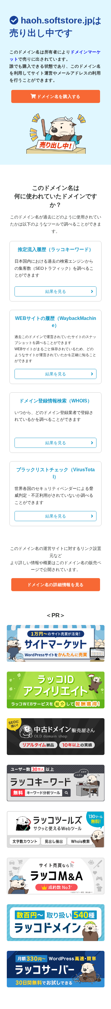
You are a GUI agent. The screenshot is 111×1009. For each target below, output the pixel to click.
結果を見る (55, 291)
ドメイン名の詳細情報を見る (55, 584)
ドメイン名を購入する (59, 96)
